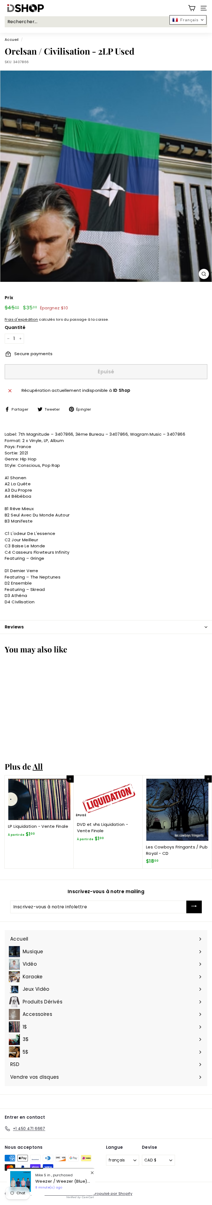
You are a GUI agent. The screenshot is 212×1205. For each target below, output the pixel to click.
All (38, 766)
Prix (9, 297)
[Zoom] (204, 274)
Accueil (12, 39)
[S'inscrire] (194, 907)
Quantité (15, 327)
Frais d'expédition (21, 319)
